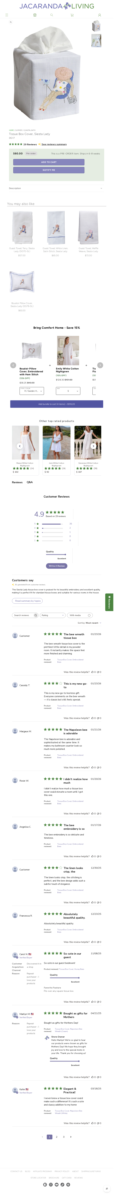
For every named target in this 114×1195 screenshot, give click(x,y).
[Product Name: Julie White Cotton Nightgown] (57, 450)
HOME (11, 130)
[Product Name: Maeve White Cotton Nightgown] (25, 450)
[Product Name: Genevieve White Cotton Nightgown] (88, 450)
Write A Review (57, 566)
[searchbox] (22, 615)
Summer (18, 130)
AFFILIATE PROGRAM (42, 1171)
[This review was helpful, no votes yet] (92, 672)
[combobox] (53, 615)
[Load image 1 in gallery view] (96, 26)
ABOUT (75, 1171)
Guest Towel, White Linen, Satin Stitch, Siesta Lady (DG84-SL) (55, 251)
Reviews (78, 1178)
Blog (27, 1171)
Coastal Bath (29, 130)
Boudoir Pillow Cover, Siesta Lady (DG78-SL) (22, 305)
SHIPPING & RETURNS (91, 1171)
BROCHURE (54, 1178)
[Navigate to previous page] (42, 1137)
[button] (7, 15)
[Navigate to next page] (71, 1137)
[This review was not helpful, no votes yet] (98, 672)
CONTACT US (16, 1171)
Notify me (49, 170)
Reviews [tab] (17, 482)
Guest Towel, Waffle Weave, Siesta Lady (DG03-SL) (88, 251)
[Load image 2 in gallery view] (96, 41)
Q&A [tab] (30, 482)
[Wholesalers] (35, 15)
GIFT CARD (67, 1178)
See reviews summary (54, 144)
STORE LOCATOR (38, 1178)
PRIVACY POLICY (62, 1171)
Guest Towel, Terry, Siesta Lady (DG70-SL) (22, 250)
